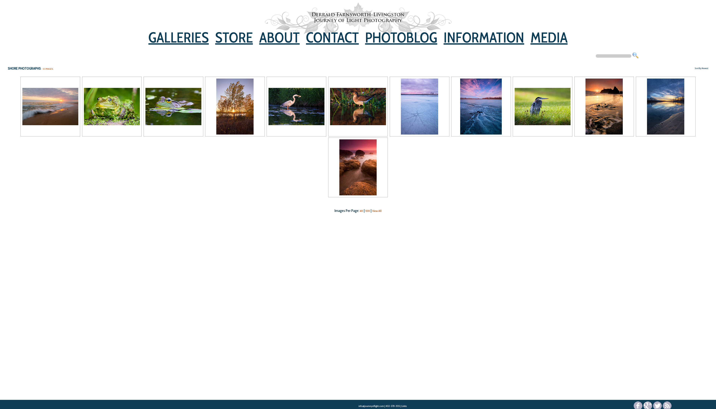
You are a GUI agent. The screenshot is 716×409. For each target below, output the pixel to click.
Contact (332, 37)
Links (404, 406)
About (279, 37)
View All (376, 211)
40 (361, 211)
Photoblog (401, 37)
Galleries (178, 37)
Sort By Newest (701, 68)
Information (484, 37)
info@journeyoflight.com (371, 406)
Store (234, 37)
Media (549, 37)
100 (367, 211)
